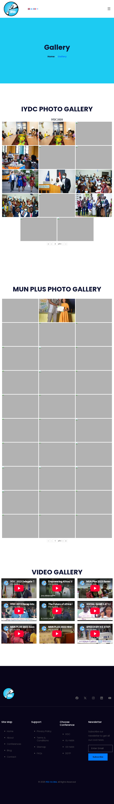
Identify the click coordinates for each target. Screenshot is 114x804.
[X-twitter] (85, 698)
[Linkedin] (101, 698)
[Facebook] (76, 698)
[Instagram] (93, 698)
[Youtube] (109, 698)
